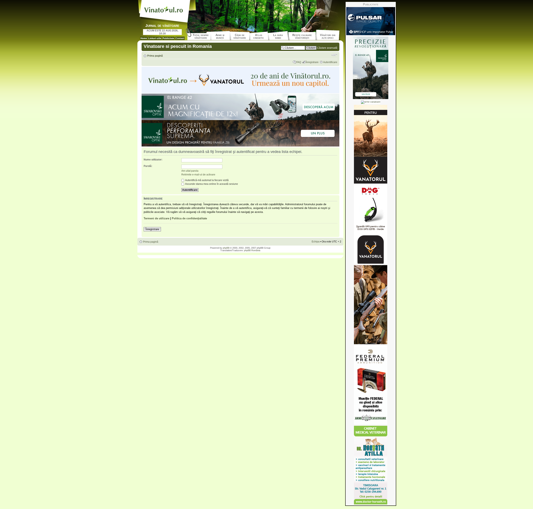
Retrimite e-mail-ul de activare (198, 174)
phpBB (226, 248)
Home (144, 38)
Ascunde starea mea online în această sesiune (211, 183)
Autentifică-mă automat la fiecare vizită (207, 180)
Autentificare (330, 62)
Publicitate (168, 38)
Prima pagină (155, 55)
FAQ (298, 62)
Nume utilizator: (153, 159)
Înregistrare (312, 62)
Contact (180, 38)
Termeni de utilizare (156, 218)
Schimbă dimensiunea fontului (334, 55)
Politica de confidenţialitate (189, 218)
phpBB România (252, 250)
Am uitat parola (189, 170)
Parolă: (148, 166)
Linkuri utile (154, 38)
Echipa (316, 241)
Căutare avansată (327, 47)
